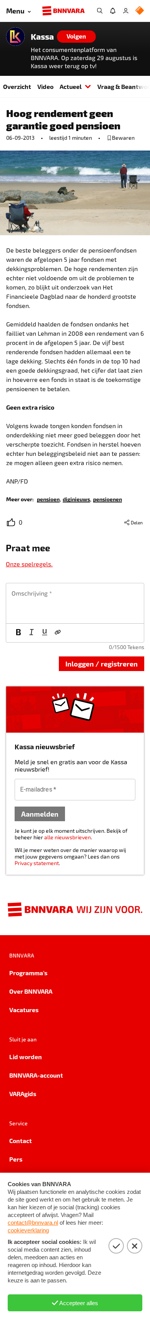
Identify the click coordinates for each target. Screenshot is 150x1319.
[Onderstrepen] (44, 633)
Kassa (42, 36)
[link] (48, 498)
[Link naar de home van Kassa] (15, 36)
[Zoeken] (99, 10)
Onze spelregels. (29, 563)
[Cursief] (31, 633)
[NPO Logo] (139, 11)
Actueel (71, 86)
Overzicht (17, 86)
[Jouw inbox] (112, 11)
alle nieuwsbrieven (67, 837)
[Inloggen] (125, 10)
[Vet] (18, 633)
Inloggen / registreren (101, 664)
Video (45, 86)
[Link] (58, 633)
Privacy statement (37, 863)
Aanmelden (39, 814)
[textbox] (75, 603)
